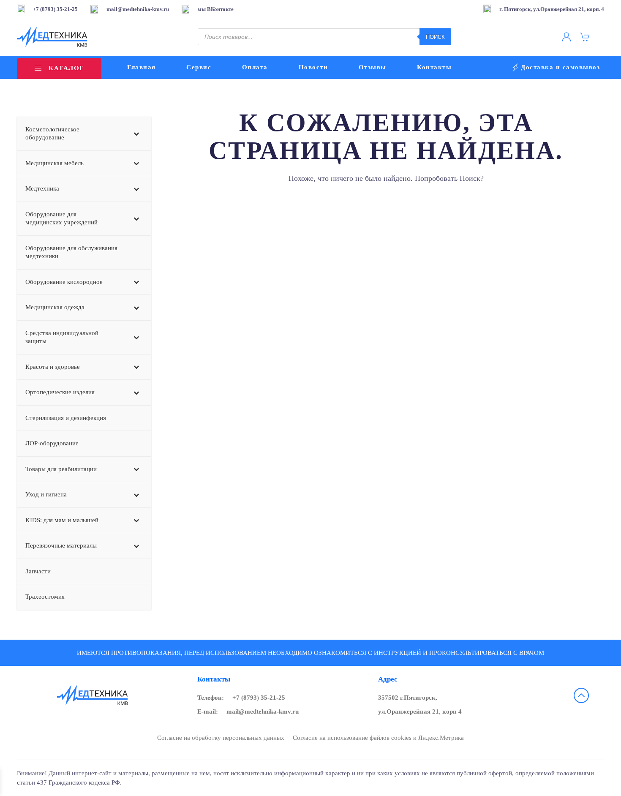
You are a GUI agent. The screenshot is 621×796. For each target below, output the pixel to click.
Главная (141, 67)
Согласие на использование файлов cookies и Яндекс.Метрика (378, 737)
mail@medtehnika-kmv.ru (262, 711)
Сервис (198, 67)
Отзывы (373, 67)
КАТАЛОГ (66, 68)
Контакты (434, 67)
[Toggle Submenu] (136, 133)
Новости (313, 67)
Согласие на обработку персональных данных (220, 737)
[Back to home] (52, 37)
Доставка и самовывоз (560, 67)
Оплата (255, 67)
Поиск (435, 37)
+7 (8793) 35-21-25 (258, 697)
